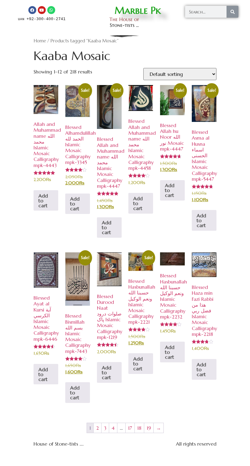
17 (130, 428)
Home (40, 41)
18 (139, 428)
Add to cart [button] (43, 200)
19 (149, 428)
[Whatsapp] (51, 10)
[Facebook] (32, 10)
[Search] (232, 12)
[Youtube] (42, 10)
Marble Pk (138, 10)
